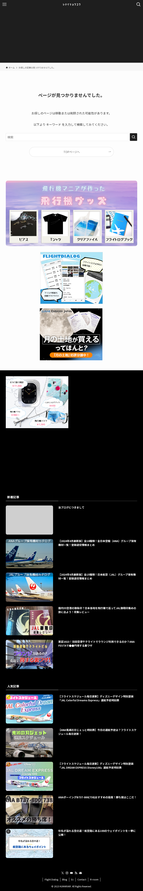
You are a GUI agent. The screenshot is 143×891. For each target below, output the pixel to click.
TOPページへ (71, 152)
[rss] (76, 873)
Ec (72, 879)
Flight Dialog (51, 879)
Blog (64, 879)
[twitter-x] (62, 873)
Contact (81, 879)
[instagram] (67, 873)
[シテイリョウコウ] (71, 4)
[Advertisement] (71, 37)
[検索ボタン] (138, 4)
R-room (94, 879)
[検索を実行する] (133, 137)
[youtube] (71, 873)
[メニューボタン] (4, 4)
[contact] (80, 873)
